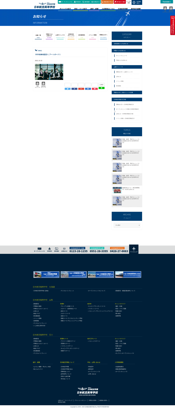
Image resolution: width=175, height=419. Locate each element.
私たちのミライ (38, 369)
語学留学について (66, 374)
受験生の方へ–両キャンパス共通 (123, 92)
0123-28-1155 (79, 250)
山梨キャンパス (118, 67)
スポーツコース (65, 313)
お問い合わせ (92, 374)
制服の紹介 (119, 311)
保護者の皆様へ (103, 400)
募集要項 (36, 304)
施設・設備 (119, 306)
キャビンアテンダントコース (96, 306)
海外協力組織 (135, 8)
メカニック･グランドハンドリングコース (100, 311)
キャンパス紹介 (65, 8)
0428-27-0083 (119, 250)
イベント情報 (120, 81)
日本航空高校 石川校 (120, 99)
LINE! (101, 84)
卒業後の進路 (37, 306)
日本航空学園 (122, 8)
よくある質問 (128, 2)
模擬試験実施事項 (121, 369)
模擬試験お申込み (108, 2)
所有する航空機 (65, 376)
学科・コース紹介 (80, 8)
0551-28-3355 (99, 250)
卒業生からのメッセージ (41, 308)
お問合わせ (97, 2)
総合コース (64, 311)
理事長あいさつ (65, 371)
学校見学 (78, 2)
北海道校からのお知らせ (121, 43)
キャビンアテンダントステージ (70, 348)
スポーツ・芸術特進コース (69, 308)
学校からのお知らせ (121, 60)
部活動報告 (37, 316)
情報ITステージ (65, 351)
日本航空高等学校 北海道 (41, 290)
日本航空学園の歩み (67, 369)
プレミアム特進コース (67, 306)
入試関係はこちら (107, 8)
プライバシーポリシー (80, 400)
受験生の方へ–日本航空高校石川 (125, 104)
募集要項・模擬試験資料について (125, 290)
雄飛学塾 (118, 316)
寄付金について (65, 379)
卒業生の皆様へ (93, 400)
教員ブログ (37, 313)
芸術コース (64, 316)
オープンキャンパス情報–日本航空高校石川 (126, 109)
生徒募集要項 (119, 366)
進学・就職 (94, 8)
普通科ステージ (65, 343)
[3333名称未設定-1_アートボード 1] (88, 89)
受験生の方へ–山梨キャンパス (124, 72)
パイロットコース (93, 308)
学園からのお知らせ (120, 50)
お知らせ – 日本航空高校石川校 (124, 113)
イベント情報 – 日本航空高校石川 (125, 118)
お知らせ (119, 76)
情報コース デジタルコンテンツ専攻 (71, 318)
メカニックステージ (94, 341)
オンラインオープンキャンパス (125, 353)
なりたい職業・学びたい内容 (42, 366)
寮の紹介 (118, 313)
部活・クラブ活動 (121, 308)
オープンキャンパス (66, 2)
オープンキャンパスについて (96, 290)
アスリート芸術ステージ (68, 341)
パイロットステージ (67, 346)
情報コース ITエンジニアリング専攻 (71, 321)
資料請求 (87, 2)
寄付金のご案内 (121, 2)
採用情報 (36, 321)
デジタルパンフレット (67, 290)
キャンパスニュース (121, 55)
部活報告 (118, 86)
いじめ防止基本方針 (39, 325)
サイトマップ (68, 400)
